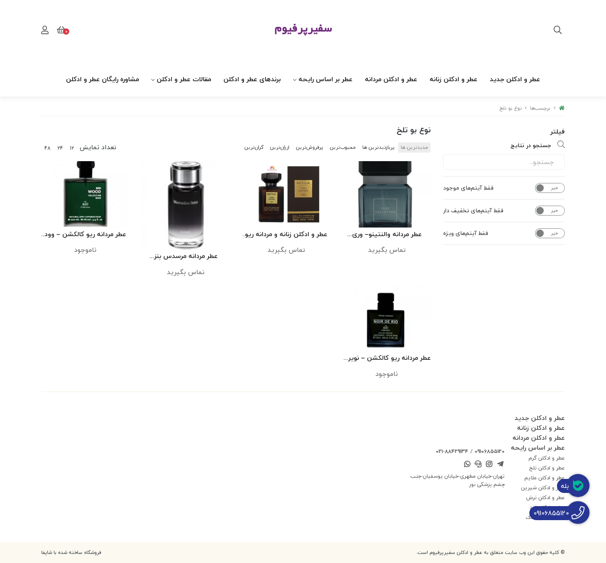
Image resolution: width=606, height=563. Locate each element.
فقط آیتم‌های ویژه (465, 233)
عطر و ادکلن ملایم (544, 477)
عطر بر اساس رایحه (325, 79)
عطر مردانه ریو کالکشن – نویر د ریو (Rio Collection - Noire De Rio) (387, 358)
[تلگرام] (500, 465)
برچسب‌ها (540, 108)
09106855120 (489, 451)
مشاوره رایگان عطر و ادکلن (102, 79)
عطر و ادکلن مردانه (391, 79)
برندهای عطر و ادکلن (252, 79)
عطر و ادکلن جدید (515, 79)
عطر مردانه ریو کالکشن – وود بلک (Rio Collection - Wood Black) (85, 234)
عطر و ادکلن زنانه (453, 79)
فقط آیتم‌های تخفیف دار (473, 210)
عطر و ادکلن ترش (545, 497)
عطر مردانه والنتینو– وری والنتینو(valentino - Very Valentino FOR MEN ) (387, 234)
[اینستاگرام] (489, 465)
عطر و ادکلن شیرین (543, 487)
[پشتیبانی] (478, 465)
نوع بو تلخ (510, 108)
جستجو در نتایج (530, 145)
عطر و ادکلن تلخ (547, 467)
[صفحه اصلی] (562, 108)
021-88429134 (452, 451)
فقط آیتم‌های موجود (468, 187)
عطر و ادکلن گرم (546, 457)
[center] (557, 31)
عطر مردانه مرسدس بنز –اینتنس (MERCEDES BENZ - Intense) (186, 256)
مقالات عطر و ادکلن (184, 79)
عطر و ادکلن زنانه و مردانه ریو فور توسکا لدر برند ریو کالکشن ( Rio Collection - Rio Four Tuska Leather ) (286, 234)
